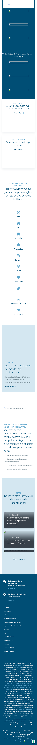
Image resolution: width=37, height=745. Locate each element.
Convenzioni (7, 611)
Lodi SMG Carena (9, 636)
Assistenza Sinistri (9, 651)
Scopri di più (18, 113)
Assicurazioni (7, 615)
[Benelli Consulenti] (9, 4)
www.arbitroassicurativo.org (24, 709)
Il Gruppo (6, 607)
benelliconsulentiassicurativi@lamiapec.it (15, 739)
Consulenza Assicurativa (10, 618)
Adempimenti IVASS (9, 647)
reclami (19, 667)
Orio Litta (6, 644)
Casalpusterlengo (8, 640)
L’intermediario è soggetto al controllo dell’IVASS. (18, 683)
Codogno (6, 629)
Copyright (20, 741)
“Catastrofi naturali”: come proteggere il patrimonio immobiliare (18, 521)
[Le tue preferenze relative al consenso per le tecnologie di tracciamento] (33, 741)
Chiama (10, 600)
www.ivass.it (18, 665)
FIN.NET (8, 721)
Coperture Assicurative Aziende (12, 622)
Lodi (5, 633)
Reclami (12, 671)
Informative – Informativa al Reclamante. (16, 685)
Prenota (10, 588)
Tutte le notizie (18, 559)
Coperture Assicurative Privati (12, 626)
